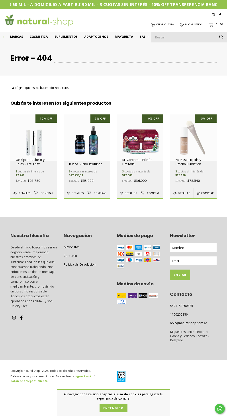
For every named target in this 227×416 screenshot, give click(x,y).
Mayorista (124, 36)
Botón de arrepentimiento (29, 381)
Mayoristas (72, 247)
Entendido (113, 408)
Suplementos (66, 36)
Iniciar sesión (194, 24)
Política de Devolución (80, 264)
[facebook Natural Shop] (220, 14)
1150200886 (179, 314)
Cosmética (39, 36)
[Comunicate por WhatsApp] (220, 409)
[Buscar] (221, 37)
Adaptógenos (96, 36)
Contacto (70, 256)
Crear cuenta (165, 24)
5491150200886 (181, 306)
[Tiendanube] (199, 377)
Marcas (16, 36)
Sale (143, 36)
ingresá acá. (83, 376)
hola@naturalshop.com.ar (188, 323)
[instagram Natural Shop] (213, 14)
